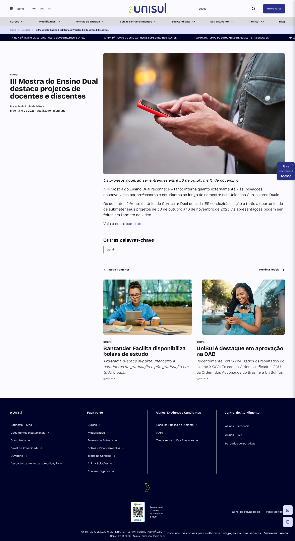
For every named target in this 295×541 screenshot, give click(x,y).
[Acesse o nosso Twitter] (31, 512)
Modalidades (47, 21)
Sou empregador (99, 471)
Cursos (14, 21)
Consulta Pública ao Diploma (175, 425)
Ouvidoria (17, 456)
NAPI (159, 432)
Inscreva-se (274, 8)
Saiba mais (270, 533)
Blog (282, 21)
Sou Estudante (219, 21)
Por (27, 106)
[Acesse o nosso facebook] (11, 512)
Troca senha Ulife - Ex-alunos (175, 440)
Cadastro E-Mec (21, 425)
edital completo (129, 223)
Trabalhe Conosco (99, 456)
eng (42, 8)
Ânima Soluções (98, 463)
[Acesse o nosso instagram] (21, 512)
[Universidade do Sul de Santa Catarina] (147, 8)
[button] (288, 510)
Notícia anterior (119, 269)
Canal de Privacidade (25, 448)
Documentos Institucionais (28, 432)
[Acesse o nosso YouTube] (40, 512)
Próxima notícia (269, 269)
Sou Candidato (181, 21)
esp (50, 8)
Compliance (18, 440)
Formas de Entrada (87, 21)
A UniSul (254, 21)
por (34, 8)
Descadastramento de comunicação (35, 463)
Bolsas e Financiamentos (136, 21)
